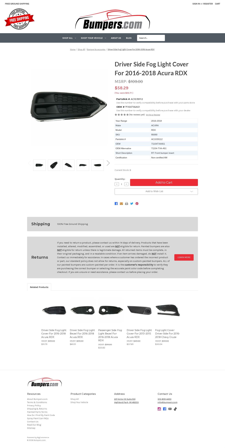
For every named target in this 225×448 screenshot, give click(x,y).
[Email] (121, 203)
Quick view (54, 308)
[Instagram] (159, 409)
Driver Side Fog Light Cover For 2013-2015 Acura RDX (139, 333)
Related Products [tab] (39, 287)
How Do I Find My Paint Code (41, 415)
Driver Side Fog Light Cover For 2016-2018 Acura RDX (53, 333)
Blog (128, 38)
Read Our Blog (34, 425)
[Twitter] (131, 203)
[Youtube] (170, 409)
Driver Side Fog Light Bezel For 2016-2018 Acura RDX (82, 333)
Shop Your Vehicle (92, 38)
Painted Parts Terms (37, 412)
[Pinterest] (137, 203)
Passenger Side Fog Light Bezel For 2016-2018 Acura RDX (110, 335)
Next (108, 162)
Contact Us (32, 421)
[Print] (126, 203)
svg (175, 409)
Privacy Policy (34, 405)
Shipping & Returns (37, 408)
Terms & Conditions (37, 402)
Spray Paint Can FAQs (38, 418)
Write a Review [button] (153, 114)
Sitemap (31, 428)
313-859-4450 (164, 399)
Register (208, 3)
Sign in (196, 3)
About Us (116, 38)
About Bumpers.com (37, 399)
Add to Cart (54, 313)
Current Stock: (123, 170)
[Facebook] (116, 203)
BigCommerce (43, 437)
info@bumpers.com (167, 402)
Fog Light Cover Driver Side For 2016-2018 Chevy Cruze (167, 333)
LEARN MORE (184, 257)
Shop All (67, 38)
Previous (29, 162)
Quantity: (120, 179)
